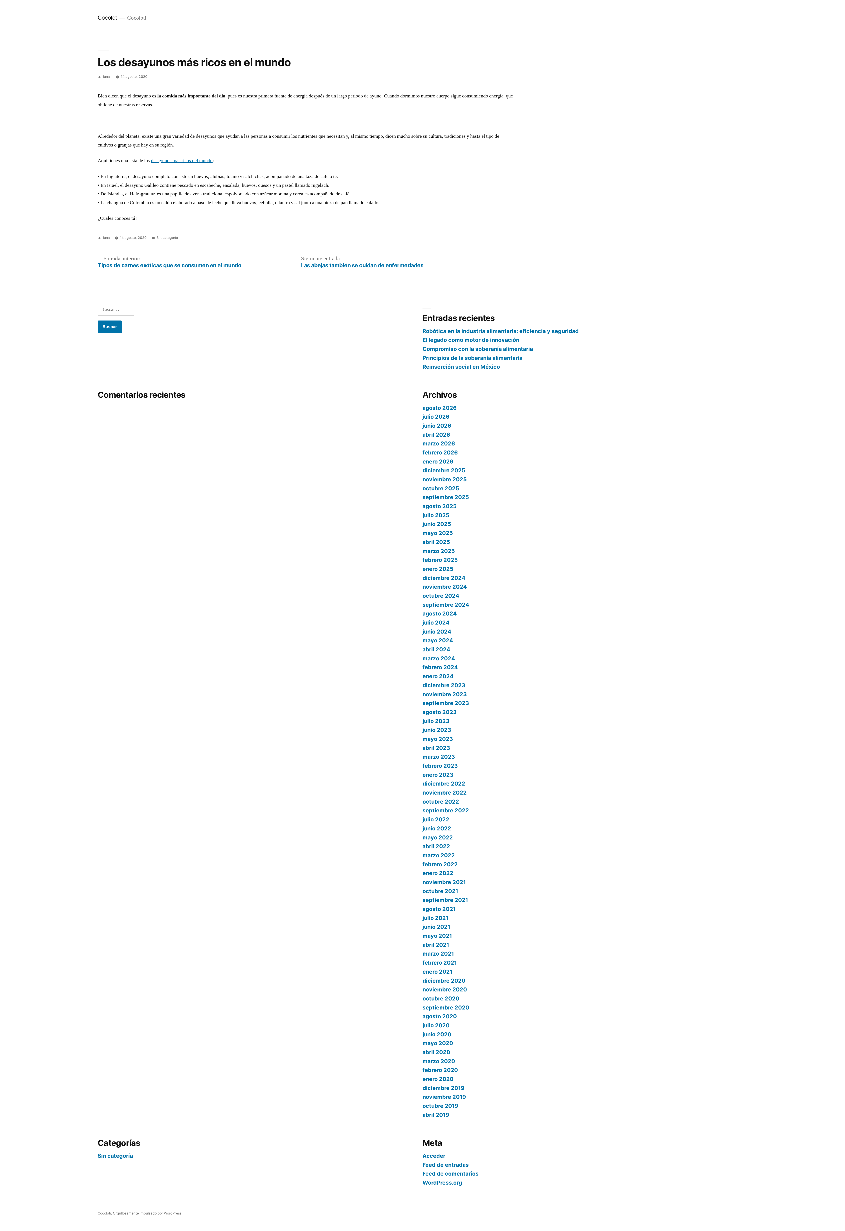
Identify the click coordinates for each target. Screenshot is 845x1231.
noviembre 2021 (444, 882)
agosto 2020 (439, 1016)
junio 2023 (436, 730)
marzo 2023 (438, 756)
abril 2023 (436, 748)
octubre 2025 (440, 488)
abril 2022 (436, 846)
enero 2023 (437, 774)
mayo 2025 (437, 533)
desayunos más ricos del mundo (182, 161)
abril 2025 (436, 542)
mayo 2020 (437, 1043)
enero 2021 (437, 971)
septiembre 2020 (445, 1007)
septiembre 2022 (445, 810)
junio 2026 (436, 425)
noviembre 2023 (444, 694)
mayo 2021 (437, 935)
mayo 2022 (437, 837)
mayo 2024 (437, 640)
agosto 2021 (439, 909)
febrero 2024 (440, 667)
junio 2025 (436, 524)
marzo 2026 (438, 443)
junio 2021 (436, 926)
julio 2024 (436, 622)
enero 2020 (438, 1079)
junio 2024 (436, 631)
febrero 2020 (440, 1070)
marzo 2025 (438, 551)
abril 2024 (436, 649)
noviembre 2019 (444, 1097)
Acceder (433, 1155)
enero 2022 (437, 873)
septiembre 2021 (445, 900)
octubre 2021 (440, 891)
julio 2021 (435, 918)
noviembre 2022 (444, 792)
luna (106, 77)
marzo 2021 (438, 953)
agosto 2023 (439, 712)
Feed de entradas (445, 1164)
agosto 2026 (439, 408)
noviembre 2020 (444, 989)
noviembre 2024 (444, 586)
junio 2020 (436, 1034)
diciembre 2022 (443, 783)
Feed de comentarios (450, 1173)
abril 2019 (435, 1115)
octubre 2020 (440, 998)
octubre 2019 (440, 1106)
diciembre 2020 (443, 980)
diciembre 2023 (443, 685)
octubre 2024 (440, 595)
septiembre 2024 (445, 604)
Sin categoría (167, 238)
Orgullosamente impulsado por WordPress (147, 1213)
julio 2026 (435, 416)
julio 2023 (435, 721)
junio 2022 (436, 828)
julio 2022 (435, 819)
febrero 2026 (440, 452)
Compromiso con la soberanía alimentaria (477, 349)
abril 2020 (436, 1052)
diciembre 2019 (443, 1088)
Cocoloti (108, 17)
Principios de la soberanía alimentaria (472, 358)
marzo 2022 (438, 855)
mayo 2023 (437, 739)
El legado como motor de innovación (470, 340)
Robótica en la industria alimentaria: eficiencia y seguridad (500, 331)
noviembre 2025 (444, 479)
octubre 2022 (440, 801)
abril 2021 (435, 945)
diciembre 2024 (443, 578)
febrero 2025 (440, 560)
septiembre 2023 (445, 703)
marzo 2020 (438, 1061)
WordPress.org (442, 1182)
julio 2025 (435, 515)
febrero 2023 (440, 765)
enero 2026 (437, 461)
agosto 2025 (439, 506)
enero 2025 (437, 569)
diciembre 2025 (443, 470)
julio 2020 (436, 1025)
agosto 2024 (439, 613)
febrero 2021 (439, 962)
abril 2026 (436, 434)
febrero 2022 (440, 864)
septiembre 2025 (445, 497)
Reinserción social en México (461, 366)
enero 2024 (438, 676)
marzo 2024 (438, 658)
